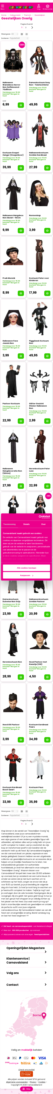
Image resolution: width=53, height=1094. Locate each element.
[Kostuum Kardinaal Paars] (39, 702)
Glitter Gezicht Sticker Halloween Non (38, 405)
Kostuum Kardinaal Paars (38, 725)
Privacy (33, 1082)
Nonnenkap (35, 215)
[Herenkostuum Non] (13, 639)
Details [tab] (26, 524)
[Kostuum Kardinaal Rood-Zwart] (13, 765)
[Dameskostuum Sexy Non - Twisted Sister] (39, 60)
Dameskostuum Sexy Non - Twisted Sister (39, 83)
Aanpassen (25, 575)
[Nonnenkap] (39, 193)
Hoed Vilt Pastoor (11, 724)
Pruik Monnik (9, 278)
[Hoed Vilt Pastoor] (13, 702)
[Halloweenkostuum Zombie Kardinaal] (39, 130)
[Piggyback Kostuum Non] (39, 318)
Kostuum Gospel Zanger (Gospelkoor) (13, 153)
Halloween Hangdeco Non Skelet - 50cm (13, 216)
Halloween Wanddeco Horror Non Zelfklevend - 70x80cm (11, 86)
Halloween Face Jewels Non (10, 342)
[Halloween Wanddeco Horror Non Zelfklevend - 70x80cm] (13, 60)
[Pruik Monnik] (13, 256)
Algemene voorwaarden (17, 1082)
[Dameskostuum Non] (13, 511)
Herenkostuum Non (12, 662)
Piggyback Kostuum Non (39, 342)
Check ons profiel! (26, 1069)
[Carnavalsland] (21, 8)
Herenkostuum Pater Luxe (39, 469)
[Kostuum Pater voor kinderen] (39, 256)
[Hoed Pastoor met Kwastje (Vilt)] (39, 639)
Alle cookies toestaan (26, 568)
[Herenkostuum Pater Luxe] (39, 446)
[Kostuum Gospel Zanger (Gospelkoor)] (13, 130)
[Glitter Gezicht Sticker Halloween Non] (39, 381)
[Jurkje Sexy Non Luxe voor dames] (39, 511)
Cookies (41, 1082)
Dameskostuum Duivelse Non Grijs (11, 600)
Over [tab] (43, 524)
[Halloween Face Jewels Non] (13, 318)
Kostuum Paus (36, 787)
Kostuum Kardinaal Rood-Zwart (12, 788)
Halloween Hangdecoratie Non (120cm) (12, 471)
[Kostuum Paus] (39, 765)
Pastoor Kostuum (11, 403)
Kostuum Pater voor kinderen (39, 279)
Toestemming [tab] (9, 524)
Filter (28, 1089)
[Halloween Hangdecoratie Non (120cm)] (13, 446)
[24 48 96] (15, 34)
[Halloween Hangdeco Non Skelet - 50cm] (13, 193)
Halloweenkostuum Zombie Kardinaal (38, 153)
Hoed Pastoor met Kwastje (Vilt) (38, 663)
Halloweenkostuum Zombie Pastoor (38, 600)
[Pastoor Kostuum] (13, 381)
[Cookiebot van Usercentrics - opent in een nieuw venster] (39, 517)
